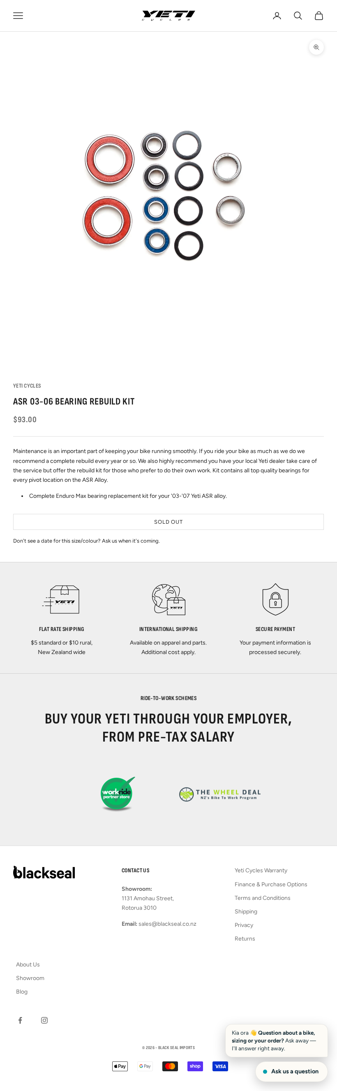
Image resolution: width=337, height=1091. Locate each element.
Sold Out (168, 522)
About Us (28, 964)
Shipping (246, 911)
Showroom (30, 978)
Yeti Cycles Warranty (261, 870)
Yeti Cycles (27, 385)
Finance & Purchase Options (271, 884)
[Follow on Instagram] (44, 1020)
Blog (22, 991)
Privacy (244, 925)
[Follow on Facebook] (20, 1020)
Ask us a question (295, 1071)
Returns (245, 938)
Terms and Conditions (263, 898)
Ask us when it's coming (130, 541)
